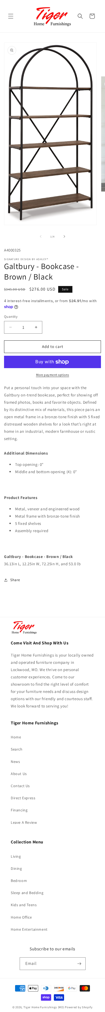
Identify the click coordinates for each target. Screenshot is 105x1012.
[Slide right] (64, 236)
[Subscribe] (79, 963)
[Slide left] (41, 236)
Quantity (11, 316)
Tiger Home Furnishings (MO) (43, 1007)
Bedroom (19, 880)
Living (16, 856)
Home (16, 737)
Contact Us (20, 785)
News (15, 761)
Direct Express (23, 797)
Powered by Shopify (79, 1007)
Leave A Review (24, 822)
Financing (19, 810)
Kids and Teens (24, 904)
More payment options (52, 375)
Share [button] (15, 579)
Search (17, 749)
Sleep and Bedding (27, 892)
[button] (11, 16)
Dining (16, 868)
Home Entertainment (29, 929)
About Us (19, 773)
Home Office (21, 917)
